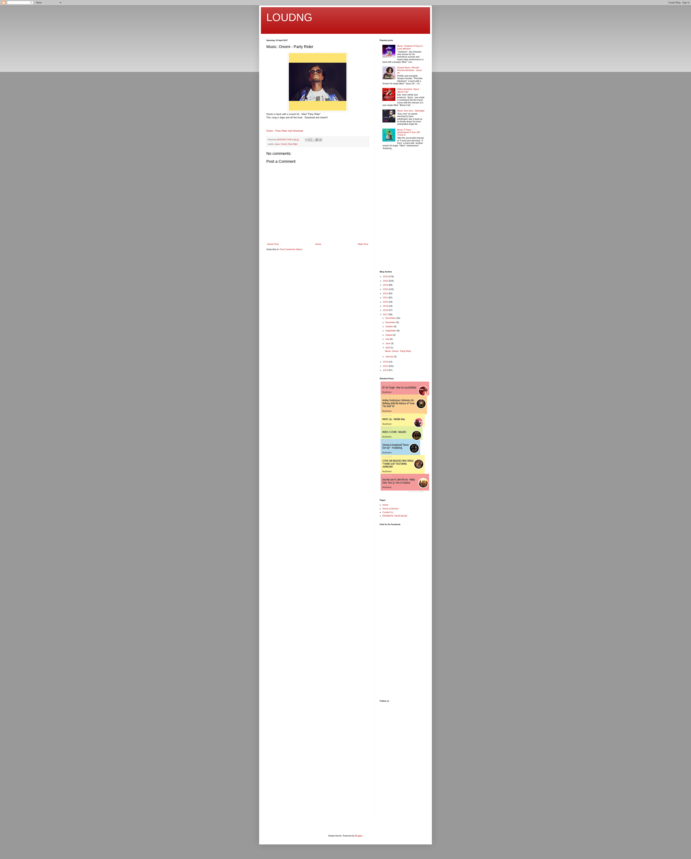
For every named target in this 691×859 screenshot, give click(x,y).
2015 (386, 366)
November (390, 322)
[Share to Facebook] (317, 140)
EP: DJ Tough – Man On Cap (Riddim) (399, 387)
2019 (386, 306)
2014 (386, 370)
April (387, 347)
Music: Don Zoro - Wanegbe (410, 111)
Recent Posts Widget (416, 492)
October (389, 326)
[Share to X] (313, 140)
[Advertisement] (390, 211)
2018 (386, 310)
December (390, 318)
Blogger (358, 836)
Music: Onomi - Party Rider (398, 351)
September (391, 330)
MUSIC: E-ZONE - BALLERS (394, 431)
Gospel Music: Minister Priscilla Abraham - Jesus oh (409, 70)
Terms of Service (390, 508)
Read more (387, 392)
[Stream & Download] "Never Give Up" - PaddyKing (395, 446)
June (388, 343)
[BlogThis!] (310, 140)
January (389, 356)
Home (318, 244)
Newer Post (273, 244)
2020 (386, 302)
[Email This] (307, 140)
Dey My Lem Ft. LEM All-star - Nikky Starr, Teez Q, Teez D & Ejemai (398, 481)
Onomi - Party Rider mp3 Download (284, 130)
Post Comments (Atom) (291, 249)
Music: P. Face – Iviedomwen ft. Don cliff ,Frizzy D (408, 132)
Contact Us (387, 512)
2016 (386, 362)
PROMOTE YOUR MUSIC (395, 516)
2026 (386, 276)
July (387, 339)
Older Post (363, 244)
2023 (386, 289)
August (389, 335)
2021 (386, 297)
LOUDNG (289, 17)
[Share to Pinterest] (320, 140)
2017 (386, 314)
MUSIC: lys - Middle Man (393, 419)
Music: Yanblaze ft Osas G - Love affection (410, 47)
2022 (386, 293)
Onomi (284, 144)
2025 (386, 281)
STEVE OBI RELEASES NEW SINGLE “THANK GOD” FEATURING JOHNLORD (398, 463)
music (277, 144)
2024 (386, 285)
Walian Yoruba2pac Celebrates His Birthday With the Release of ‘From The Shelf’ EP (398, 403)
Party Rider (293, 144)
